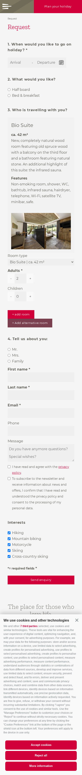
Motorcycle (21, 545)
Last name (17, 387)
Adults (14, 271)
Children (15, 288)
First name (18, 369)
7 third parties (29, 626)
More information (41, 766)
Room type (17, 256)
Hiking (18, 533)
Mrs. (15, 355)
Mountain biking (26, 539)
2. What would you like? (32, 79)
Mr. (14, 349)
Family (18, 361)
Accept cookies (41, 745)
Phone (13, 423)
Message (15, 441)
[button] (77, 620)
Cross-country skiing (30, 556)
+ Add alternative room (30, 323)
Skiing (17, 550)
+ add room (21, 314)
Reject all (41, 755)
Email (13, 405)
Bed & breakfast (26, 95)
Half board (21, 90)
